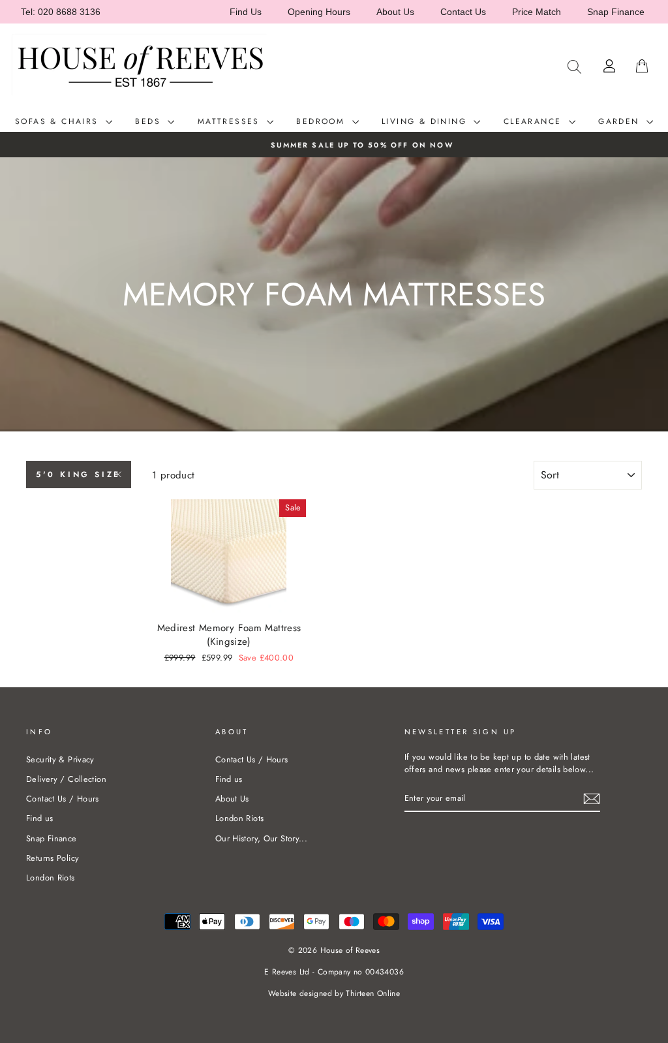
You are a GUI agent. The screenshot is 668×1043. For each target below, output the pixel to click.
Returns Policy (52, 858)
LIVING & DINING (426, 121)
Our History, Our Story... (261, 838)
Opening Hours (319, 12)
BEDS (149, 121)
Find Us (246, 12)
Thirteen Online (373, 993)
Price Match (536, 12)
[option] (334, 144)
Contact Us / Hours (62, 798)
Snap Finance (616, 12)
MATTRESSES (231, 121)
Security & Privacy (60, 759)
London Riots (50, 877)
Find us (39, 818)
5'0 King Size (78, 474)
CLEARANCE (535, 121)
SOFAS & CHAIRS (58, 121)
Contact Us (463, 12)
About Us (395, 12)
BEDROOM (322, 121)
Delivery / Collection (66, 779)
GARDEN (620, 121)
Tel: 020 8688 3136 (60, 12)
